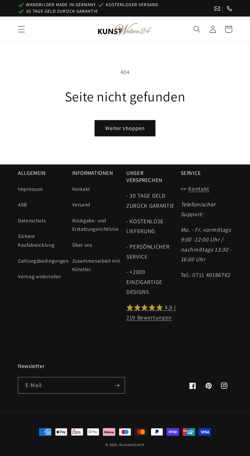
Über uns (82, 244)
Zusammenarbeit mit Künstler (96, 265)
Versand (81, 204)
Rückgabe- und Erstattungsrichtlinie (95, 224)
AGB (22, 204)
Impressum (30, 189)
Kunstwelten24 (132, 444)
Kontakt (81, 189)
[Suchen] (197, 29)
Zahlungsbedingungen (43, 260)
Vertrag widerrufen (39, 276)
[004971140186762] (229, 9)
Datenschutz (32, 220)
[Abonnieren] (117, 385)
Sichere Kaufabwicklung (36, 240)
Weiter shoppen (125, 128)
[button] (21, 29)
